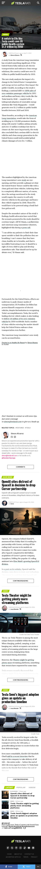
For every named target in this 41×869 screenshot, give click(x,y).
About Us (18, 854)
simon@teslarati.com (9, 456)
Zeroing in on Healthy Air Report (13, 343)
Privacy (34, 857)
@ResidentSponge (8, 458)
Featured (20, 428)
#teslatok (17, 826)
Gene (12, 504)
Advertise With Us (13, 857)
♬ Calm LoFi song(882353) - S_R (14, 828)
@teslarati (6, 823)
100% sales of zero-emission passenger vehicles (19, 92)
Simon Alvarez (14, 55)
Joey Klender (14, 609)
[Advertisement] (20, 160)
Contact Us (29, 854)
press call (26, 227)
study (24, 180)
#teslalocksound (28, 826)
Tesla (28, 428)
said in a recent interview (17, 756)
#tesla (11, 826)
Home (9, 854)
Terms (25, 857)
